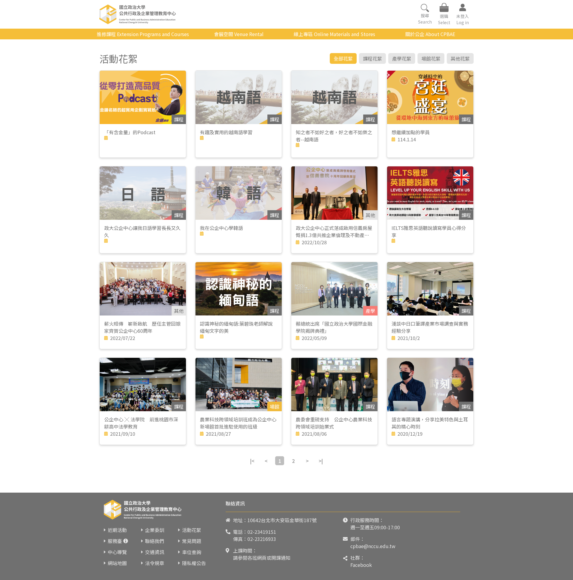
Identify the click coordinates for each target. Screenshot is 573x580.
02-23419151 (261, 531)
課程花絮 (372, 58)
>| (321, 460)
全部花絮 (343, 58)
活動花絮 (191, 529)
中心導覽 (117, 552)
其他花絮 (460, 58)
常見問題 (191, 541)
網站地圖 (117, 563)
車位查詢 (191, 552)
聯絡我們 (154, 541)
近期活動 (117, 529)
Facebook (361, 564)
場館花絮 (430, 58)
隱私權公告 (194, 563)
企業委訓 (154, 529)
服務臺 (115, 541)
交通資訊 (154, 552)
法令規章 (154, 563)
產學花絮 (401, 58)
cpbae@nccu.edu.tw (372, 546)
